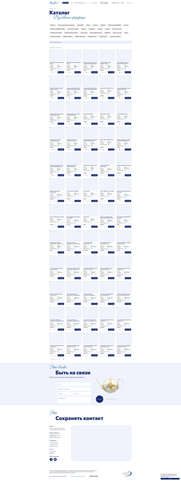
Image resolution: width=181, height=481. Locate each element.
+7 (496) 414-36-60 (115, 2)
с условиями (168, 474)
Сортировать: (55, 47)
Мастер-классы (81, 2)
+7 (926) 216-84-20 (53, 444)
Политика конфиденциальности (78, 476)
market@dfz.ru (52, 451)
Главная (51, 8)
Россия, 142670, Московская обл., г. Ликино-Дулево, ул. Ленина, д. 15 (57, 429)
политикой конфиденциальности (110, 399)
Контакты (95, 2)
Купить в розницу (104, 2)
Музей (76, 2)
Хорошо (170, 478)
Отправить (99, 399)
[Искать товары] (50, 42)
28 (63, 359)
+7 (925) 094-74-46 (53, 446)
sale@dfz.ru (51, 453)
